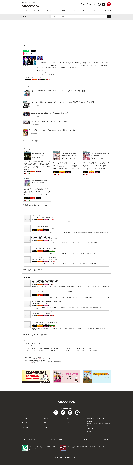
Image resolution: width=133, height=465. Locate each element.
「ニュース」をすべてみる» (31, 141)
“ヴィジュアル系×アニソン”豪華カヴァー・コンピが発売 (49, 122)
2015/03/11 (64, 160)
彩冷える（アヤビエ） (31, 343)
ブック (96, 11)
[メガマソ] (40, 56)
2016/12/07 (52, 238)
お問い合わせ (107, 439)
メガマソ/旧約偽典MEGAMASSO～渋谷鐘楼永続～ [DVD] (44, 280)
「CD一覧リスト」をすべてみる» (33, 270)
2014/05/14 (94, 160)
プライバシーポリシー (57, 439)
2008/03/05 (48, 324)
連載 (73, 11)
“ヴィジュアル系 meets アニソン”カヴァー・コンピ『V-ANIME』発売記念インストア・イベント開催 (63, 102)
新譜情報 (63, 11)
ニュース (24, 11)
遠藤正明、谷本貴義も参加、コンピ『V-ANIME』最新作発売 (49, 113)
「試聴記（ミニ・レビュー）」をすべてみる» (35, 205)
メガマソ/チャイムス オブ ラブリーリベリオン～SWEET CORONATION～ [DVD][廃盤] (51, 291)
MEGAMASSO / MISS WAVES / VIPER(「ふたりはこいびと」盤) (69, 154)
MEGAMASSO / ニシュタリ (38, 153)
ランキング (108, 11)
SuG (90, 348)
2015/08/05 (35, 157)
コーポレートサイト (92, 431)
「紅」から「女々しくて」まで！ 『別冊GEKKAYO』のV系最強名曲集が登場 (52, 130)
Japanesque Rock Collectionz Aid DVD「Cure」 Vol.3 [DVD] (46, 311)
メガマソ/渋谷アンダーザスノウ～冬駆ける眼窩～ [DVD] (44, 322)
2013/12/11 (48, 282)
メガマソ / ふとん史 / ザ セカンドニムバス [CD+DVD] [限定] (45, 257)
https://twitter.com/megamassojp (48, 74)
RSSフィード (83, 439)
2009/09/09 (47, 303)
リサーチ (36, 11)
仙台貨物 (41, 350)
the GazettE (54, 348)
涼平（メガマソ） (42, 343)
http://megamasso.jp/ (46, 72)
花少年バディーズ (68, 350)
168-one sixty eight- (93, 351)
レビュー (84, 11)
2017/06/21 (48, 217)
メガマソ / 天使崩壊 (35, 215)
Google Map (90, 428)
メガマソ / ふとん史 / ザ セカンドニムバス (41, 236)
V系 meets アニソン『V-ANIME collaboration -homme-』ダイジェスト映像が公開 (58, 91)
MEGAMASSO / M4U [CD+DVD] (40, 180)
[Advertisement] (66, 32)
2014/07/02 (35, 184)
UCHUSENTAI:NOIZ (44, 348)
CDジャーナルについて (28, 439)
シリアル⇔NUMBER (31, 350)
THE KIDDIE (67, 348)
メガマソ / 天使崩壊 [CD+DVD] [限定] (40, 226)
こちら (39, 358)
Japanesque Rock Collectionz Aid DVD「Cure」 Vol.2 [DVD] (46, 301)
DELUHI (53, 350)
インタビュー (49, 11)
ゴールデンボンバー (81, 348)
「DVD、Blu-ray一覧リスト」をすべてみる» (36, 335)
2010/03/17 (48, 293)
